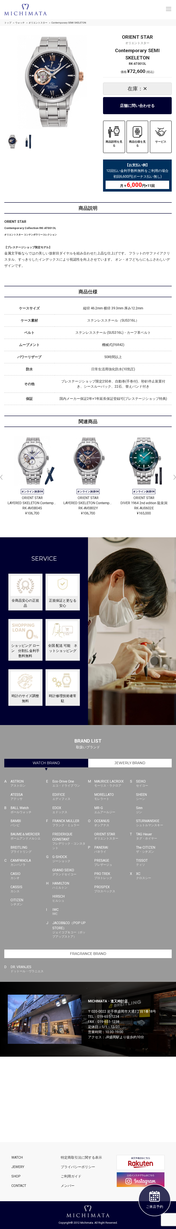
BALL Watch (21, 810)
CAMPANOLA (21, 862)
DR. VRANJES (27, 969)
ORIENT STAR (106, 836)
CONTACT (18, 1186)
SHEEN (141, 797)
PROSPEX (104, 889)
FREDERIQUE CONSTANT (68, 841)
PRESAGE (103, 862)
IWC (55, 912)
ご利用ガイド (71, 1176)
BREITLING (21, 849)
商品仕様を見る (137, 143)
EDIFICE (61, 797)
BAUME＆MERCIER (26, 836)
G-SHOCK (61, 859)
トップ (7, 22)
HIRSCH (58, 898)
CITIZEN (17, 902)
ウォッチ (20, 22)
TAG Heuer (146, 836)
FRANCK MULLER (65, 823)
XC (143, 876)
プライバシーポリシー (78, 1167)
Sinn (139, 810)
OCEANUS (101, 823)
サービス (160, 141)
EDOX (59, 810)
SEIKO (142, 783)
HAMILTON (60, 885)
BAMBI (16, 823)
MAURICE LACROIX (109, 783)
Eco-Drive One (66, 783)
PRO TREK (103, 876)
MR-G (104, 810)
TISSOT (142, 862)
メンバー (67, 1186)
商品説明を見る (114, 143)
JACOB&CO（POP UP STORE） (69, 929)
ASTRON (18, 783)
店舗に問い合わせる (137, 105)
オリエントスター (38, 22)
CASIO (15, 876)
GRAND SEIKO (64, 872)
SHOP (16, 1176)
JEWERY (17, 1167)
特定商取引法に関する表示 (81, 1157)
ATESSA (17, 797)
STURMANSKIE (149, 823)
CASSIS (16, 889)
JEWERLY (130, 763)
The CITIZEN (145, 849)
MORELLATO (104, 797)
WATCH (46, 763)
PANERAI (101, 849)
